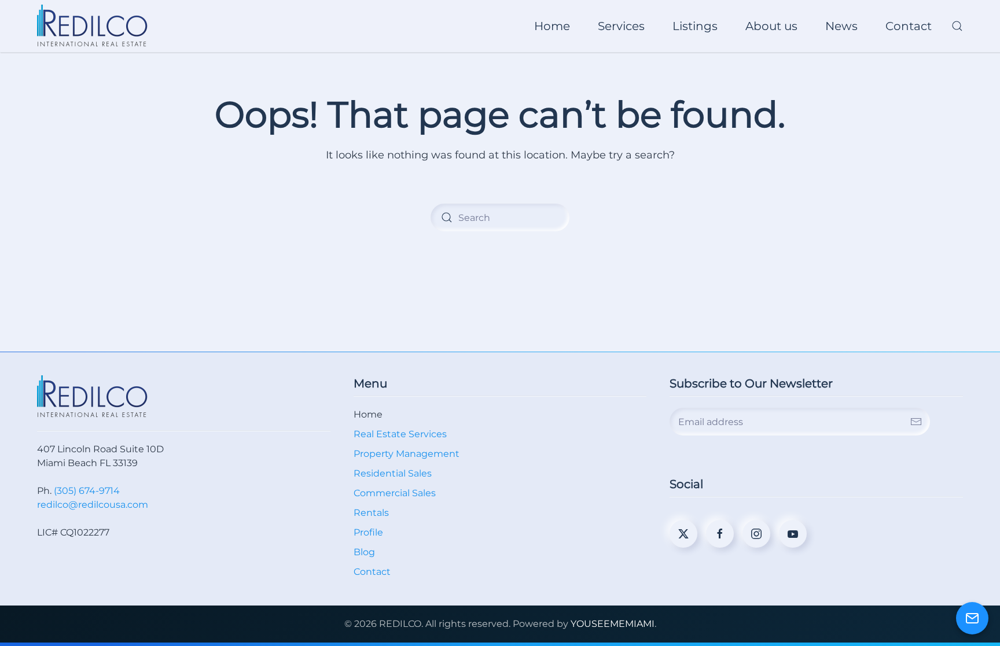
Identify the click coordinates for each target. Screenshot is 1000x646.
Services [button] (621, 26)
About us (771, 26)
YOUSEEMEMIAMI (613, 623)
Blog (364, 552)
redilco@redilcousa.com (92, 504)
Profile (368, 532)
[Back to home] (94, 26)
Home (552, 26)
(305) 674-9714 (87, 490)
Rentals (371, 512)
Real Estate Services (400, 434)
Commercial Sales (395, 493)
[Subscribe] (916, 421)
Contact (908, 26)
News (841, 26)
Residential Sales (393, 473)
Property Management (406, 453)
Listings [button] (695, 26)
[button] (957, 26)
